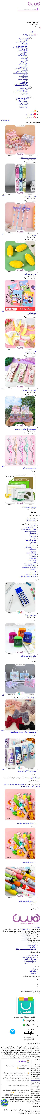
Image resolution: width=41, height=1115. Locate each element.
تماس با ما (33, 971)
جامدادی (25, 74)
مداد (26, 40)
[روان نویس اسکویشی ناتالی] (20, 898)
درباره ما (33, 973)
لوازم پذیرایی (23, 94)
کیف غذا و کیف (31, 553)
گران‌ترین (30, 786)
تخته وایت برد (23, 76)
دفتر (34, 538)
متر (26, 80)
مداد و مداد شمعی (30, 531)
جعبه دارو (25, 93)
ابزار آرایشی (24, 107)
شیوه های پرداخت (30, 959)
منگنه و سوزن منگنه (29, 563)
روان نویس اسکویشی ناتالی (27, 901)
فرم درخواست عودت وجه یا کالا (26, 949)
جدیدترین (6, 784)
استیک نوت (24, 53)
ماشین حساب (23, 64)
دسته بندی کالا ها (28, 35)
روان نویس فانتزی (22, 46)
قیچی (26, 65)
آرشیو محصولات (31, 945)
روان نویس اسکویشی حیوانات (26, 823)
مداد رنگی (33, 534)
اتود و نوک (24, 44)
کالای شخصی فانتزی (22, 98)
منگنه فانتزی (24, 67)
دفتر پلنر (33, 542)
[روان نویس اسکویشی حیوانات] (20, 820)
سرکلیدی (25, 82)
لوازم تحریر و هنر (23, 38)
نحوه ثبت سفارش (30, 963)
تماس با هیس (29, 117)
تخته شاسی (24, 77)
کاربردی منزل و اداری (21, 91)
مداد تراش (24, 43)
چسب (26, 59)
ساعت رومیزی (23, 79)
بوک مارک (24, 62)
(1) (31, 520)
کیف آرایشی (24, 105)
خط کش (33, 551)
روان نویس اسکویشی (29, 862)
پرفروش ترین (21, 784)
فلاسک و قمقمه (23, 83)
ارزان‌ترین (37, 786)
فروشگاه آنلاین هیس (33, 777)
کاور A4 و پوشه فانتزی (20, 73)
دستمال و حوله (23, 101)
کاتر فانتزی (24, 61)
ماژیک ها (25, 49)
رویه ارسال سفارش (30, 961)
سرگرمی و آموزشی (21, 68)
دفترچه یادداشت (22, 50)
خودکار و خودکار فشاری (20, 47)
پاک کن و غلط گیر (22, 41)
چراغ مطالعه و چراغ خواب (28, 576)
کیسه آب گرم (23, 104)
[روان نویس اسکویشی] (20, 859)
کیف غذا (25, 56)
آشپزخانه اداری (24, 88)
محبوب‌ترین (13, 784)
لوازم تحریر (32, 525)
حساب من (33, 947)
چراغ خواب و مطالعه (21, 85)
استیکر (25, 52)
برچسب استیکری (22, 71)
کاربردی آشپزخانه (22, 90)
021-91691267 (26, 929)
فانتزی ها (25, 70)
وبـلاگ (34, 969)
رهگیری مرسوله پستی (29, 957)
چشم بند (25, 102)
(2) (31, 518)
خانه (32, 32)
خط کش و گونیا (23, 55)
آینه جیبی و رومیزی (22, 99)
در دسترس (23, 786)
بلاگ (32, 111)
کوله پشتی (24, 58)
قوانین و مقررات (31, 955)
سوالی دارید (30, 114)
